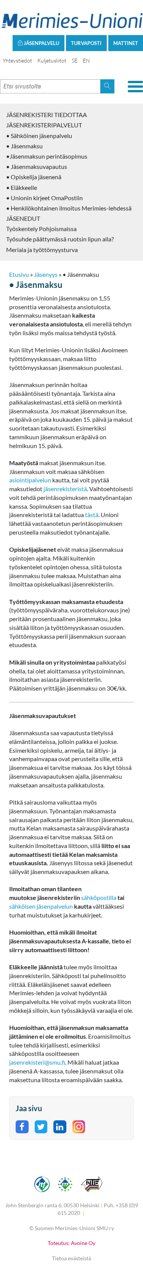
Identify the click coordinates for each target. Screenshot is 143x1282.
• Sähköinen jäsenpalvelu (39, 135)
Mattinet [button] (125, 43)
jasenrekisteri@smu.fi (37, 1062)
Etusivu (19, 274)
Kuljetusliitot (51, 60)
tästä (91, 514)
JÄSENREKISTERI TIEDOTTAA (46, 114)
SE (74, 60)
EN (86, 60)
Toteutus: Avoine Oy (71, 1243)
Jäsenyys (46, 274)
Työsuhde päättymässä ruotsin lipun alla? (60, 239)
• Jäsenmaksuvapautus (36, 166)
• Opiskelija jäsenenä (33, 176)
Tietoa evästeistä (71, 1258)
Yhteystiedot (17, 60)
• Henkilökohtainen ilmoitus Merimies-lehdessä (69, 208)
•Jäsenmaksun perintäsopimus (46, 156)
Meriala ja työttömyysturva (42, 249)
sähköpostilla (99, 897)
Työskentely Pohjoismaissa (41, 228)
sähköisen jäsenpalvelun (41, 906)
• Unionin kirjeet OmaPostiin (44, 197)
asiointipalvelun (30, 480)
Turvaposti (86, 43)
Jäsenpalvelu (40, 43)
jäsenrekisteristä (65, 488)
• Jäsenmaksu (24, 145)
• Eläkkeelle (21, 187)
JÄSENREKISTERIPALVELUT (44, 125)
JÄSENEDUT (23, 218)
